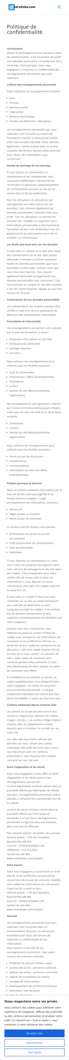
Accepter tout (34, 1033)
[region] (34, 1027)
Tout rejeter (35, 1052)
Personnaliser (34, 1042)
